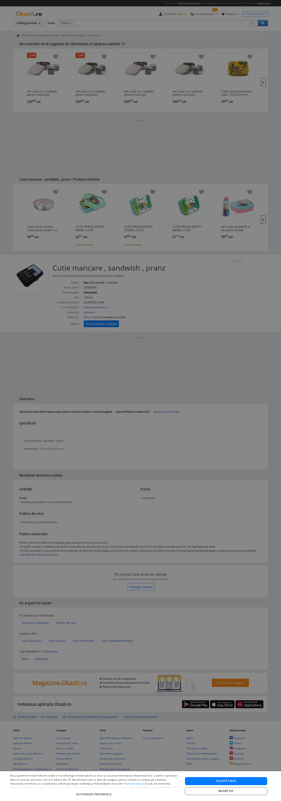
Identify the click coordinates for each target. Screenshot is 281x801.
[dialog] (140, 786)
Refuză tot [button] (226, 791)
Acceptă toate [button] (226, 781)
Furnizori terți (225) (136, 783)
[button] (94, 792)
